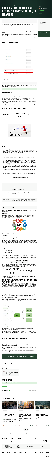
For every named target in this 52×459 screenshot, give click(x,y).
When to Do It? (41, 23)
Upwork (20, 452)
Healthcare (20, 436)
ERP (10, 435)
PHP (27, 435)
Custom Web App (4, 435)
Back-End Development (5, 436)
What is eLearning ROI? (43, 22)
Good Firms (41, 452)
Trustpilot (47, 452)
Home (3, 5)
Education (19, 435)
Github (25, 452)
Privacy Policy (9, 456)
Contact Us (31, 356)
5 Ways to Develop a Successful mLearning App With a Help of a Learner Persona (25, 415)
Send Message (44, 34)
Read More (7, 374)
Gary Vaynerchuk (19, 20)
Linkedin (3, 452)
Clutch (36, 452)
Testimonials (36, 436)
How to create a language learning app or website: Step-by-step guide (9, 414)
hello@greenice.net (31, 446)
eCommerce (20, 438)
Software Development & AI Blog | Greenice (11, 5)
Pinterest (14, 452)
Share (2, 363)
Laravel (27, 436)
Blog (35, 438)
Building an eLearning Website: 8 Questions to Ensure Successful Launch (42, 414)
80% (3, 419)
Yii (26, 438)
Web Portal (11, 438)
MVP (11, 441)
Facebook (8, 452)
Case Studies (36, 435)
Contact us (41, 446)
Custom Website (4, 438)
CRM (11, 436)
